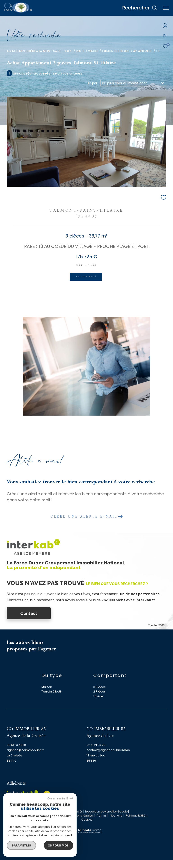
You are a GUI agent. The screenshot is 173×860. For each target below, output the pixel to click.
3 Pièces (99, 687)
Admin (102, 815)
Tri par (92, 83)
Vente (80, 51)
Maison (46, 687)
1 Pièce (98, 696)
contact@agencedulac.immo (108, 750)
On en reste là (57, 798)
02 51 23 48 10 (16, 745)
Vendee (93, 51)
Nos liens (116, 815)
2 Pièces (99, 691)
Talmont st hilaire (115, 51)
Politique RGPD (135, 815)
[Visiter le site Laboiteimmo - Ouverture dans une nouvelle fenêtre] (86, 828)
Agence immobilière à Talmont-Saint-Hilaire (39, 51)
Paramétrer (21, 845)
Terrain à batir (51, 691)
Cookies (86, 819)
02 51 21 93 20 (95, 745)
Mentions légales (81, 815)
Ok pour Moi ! (58, 845)
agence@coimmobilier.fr (25, 750)
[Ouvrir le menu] (166, 8)
